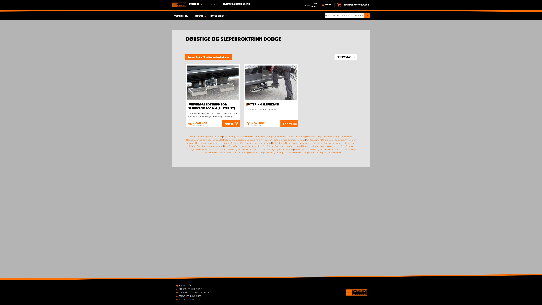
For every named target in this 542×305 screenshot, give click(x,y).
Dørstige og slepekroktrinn (216, 57)
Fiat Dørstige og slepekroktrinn (238, 136)
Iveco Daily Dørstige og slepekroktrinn (282, 152)
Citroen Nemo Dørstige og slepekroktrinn (285, 140)
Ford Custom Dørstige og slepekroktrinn (313, 149)
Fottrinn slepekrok (263, 104)
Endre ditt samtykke (189, 300)
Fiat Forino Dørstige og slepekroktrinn (331, 143)
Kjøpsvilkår (185, 285)
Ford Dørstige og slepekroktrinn (270, 136)
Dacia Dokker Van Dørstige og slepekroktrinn (241, 152)
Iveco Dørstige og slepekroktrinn (337, 136)
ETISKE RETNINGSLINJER (190, 296)
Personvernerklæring (190, 289)
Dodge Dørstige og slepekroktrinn (203, 140)
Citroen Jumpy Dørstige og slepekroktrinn (326, 140)
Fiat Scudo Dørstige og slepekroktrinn (320, 146)
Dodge (191, 57)
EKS (315, 6)
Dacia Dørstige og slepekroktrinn (304, 136)
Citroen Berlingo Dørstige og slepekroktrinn (242, 140)
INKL (315, 4)
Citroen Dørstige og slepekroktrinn (205, 136)
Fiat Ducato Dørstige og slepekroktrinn (282, 146)
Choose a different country (194, 292)
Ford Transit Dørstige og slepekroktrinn (232, 149)
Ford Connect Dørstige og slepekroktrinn (273, 149)
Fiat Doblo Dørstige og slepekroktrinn (242, 146)
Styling (199, 57)
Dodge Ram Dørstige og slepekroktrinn (322, 152)
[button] (346, 56)
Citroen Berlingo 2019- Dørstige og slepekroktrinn (247, 143)
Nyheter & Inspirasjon (236, 4)
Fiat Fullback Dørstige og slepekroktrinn (291, 143)
